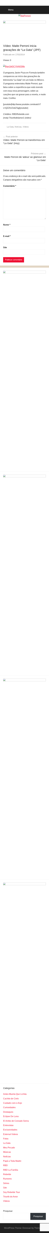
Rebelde (7, 1174)
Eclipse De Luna (11, 1116)
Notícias (18, 127)
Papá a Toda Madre (12, 1161)
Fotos (5, 1139)
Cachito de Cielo (11, 1098)
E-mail (7, 236)
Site (5, 247)
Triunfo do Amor (10, 1197)
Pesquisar (8, 1211)
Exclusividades (10, 1130)
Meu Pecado (9, 1148)
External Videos (10, 1134)
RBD (5, 1165)
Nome (6, 225)
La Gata (10, 127)
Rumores (7, 1179)
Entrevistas (8, 1125)
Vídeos (26, 127)
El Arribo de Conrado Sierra (16, 1121)
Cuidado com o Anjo (12, 1103)
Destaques (8, 1112)
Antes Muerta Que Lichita (15, 1094)
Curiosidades (9, 1107)
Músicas (7, 1152)
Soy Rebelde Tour (11, 1192)
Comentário (9, 186)
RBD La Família (10, 1170)
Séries (6, 1183)
